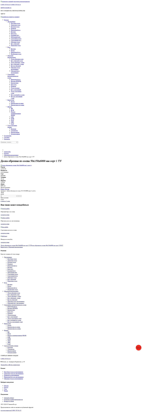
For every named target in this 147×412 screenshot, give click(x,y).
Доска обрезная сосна (17, 59)
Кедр (8, 47)
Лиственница (11, 21)
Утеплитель (14, 130)
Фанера (9, 107)
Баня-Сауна (10, 100)
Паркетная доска (16, 45)
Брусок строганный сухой (15, 322)
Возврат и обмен (9, 401)
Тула (5, 389)
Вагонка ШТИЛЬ (16, 81)
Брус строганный (16, 90)
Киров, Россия (5, 189)
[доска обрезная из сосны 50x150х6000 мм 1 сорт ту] (16, 165)
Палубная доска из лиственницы (13, 372)
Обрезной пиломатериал (11, 56)
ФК (12, 108)
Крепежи (13, 129)
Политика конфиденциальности (13, 399)
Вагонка (13, 32)
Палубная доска (15, 23)
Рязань (6, 391)
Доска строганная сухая (14, 318)
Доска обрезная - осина (17, 62)
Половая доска (15, 27)
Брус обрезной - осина (17, 64)
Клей (12, 124)
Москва (6, 385)
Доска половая (15, 88)
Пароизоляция (15, 132)
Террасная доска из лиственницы (13, 373)
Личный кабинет (9, 398)
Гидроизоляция (15, 134)
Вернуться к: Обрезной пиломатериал (12, 247)
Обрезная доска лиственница (15, 68)
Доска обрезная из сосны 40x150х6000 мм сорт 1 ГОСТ (47, 245)
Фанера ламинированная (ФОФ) (16, 113)
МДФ (12, 118)
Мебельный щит (15, 37)
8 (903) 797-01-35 (16, 4)
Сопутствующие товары (11, 346)
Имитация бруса (15, 30)
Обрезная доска (15, 42)
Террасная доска (15, 25)
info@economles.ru (6, 7)
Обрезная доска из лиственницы (13, 378)
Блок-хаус (14, 33)
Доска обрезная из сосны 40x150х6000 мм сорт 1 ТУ (16, 245)
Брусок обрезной (16, 66)
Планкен (13, 28)
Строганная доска (16, 38)
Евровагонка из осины (17, 105)
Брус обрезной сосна (17, 61)
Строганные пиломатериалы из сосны (12, 76)
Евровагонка (14, 83)
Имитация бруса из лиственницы (13, 377)
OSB (12, 117)
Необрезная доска (16, 54)
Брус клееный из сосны (17, 95)
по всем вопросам (11, 410)
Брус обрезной (15, 44)
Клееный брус (15, 35)
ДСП (12, 120)
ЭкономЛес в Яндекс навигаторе (10, 365)
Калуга (6, 387)
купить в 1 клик (5, 201)
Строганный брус (16, 40)
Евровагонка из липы (17, 103)
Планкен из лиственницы (11, 375)
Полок (13, 50)
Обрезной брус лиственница (15, 71)
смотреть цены (5, 215)
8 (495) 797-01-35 (6, 4)
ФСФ (12, 110)
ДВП (12, 122)
